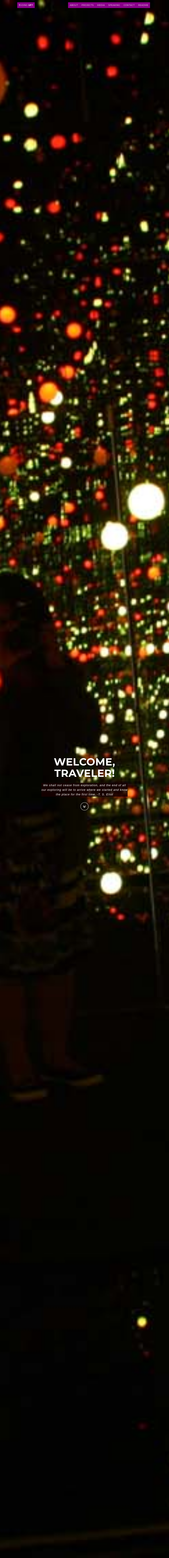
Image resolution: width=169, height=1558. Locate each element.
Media (101, 5)
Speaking (114, 5)
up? (26, 5)
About (74, 5)
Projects (88, 5)
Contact (129, 5)
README (143, 5)
